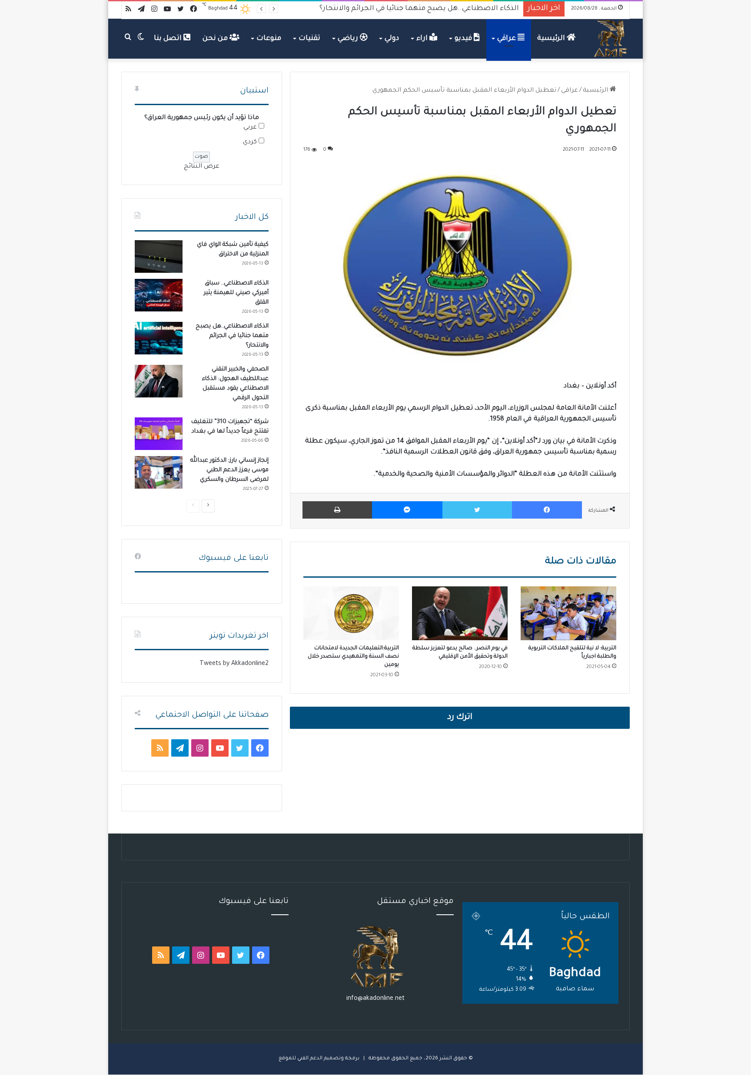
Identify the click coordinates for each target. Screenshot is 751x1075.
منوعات (268, 39)
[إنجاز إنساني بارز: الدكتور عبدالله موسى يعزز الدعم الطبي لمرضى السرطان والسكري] (159, 472)
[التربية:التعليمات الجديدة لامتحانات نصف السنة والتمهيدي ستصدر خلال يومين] (351, 613)
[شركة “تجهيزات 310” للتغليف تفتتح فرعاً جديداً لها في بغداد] (159, 433)
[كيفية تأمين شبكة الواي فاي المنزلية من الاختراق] (159, 256)
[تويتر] (477, 510)
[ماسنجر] (407, 510)
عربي (250, 127)
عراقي (507, 39)
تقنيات (309, 39)
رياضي (349, 39)
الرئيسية (552, 39)
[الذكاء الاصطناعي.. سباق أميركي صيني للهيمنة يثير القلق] (159, 295)
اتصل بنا (168, 39)
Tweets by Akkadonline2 (234, 664)
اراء (422, 39)
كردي (250, 142)
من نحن (216, 39)
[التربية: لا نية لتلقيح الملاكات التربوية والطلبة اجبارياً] (568, 613)
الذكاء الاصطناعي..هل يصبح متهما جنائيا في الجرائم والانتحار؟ (232, 336)
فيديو (464, 39)
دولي (392, 39)
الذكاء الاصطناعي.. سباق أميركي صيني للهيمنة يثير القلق (236, 293)
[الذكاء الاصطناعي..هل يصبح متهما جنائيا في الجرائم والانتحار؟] (159, 338)
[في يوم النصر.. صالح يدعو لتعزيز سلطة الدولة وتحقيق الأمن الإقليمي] (460, 613)
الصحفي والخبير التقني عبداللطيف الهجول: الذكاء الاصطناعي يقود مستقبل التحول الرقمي (375, 9)
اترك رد (459, 717)
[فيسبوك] (547, 510)
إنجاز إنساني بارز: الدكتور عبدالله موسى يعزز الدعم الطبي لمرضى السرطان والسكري (229, 470)
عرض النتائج (201, 166)
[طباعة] (337, 510)
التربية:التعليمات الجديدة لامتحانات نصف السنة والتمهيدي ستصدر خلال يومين (353, 656)
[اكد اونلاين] (611, 38)
